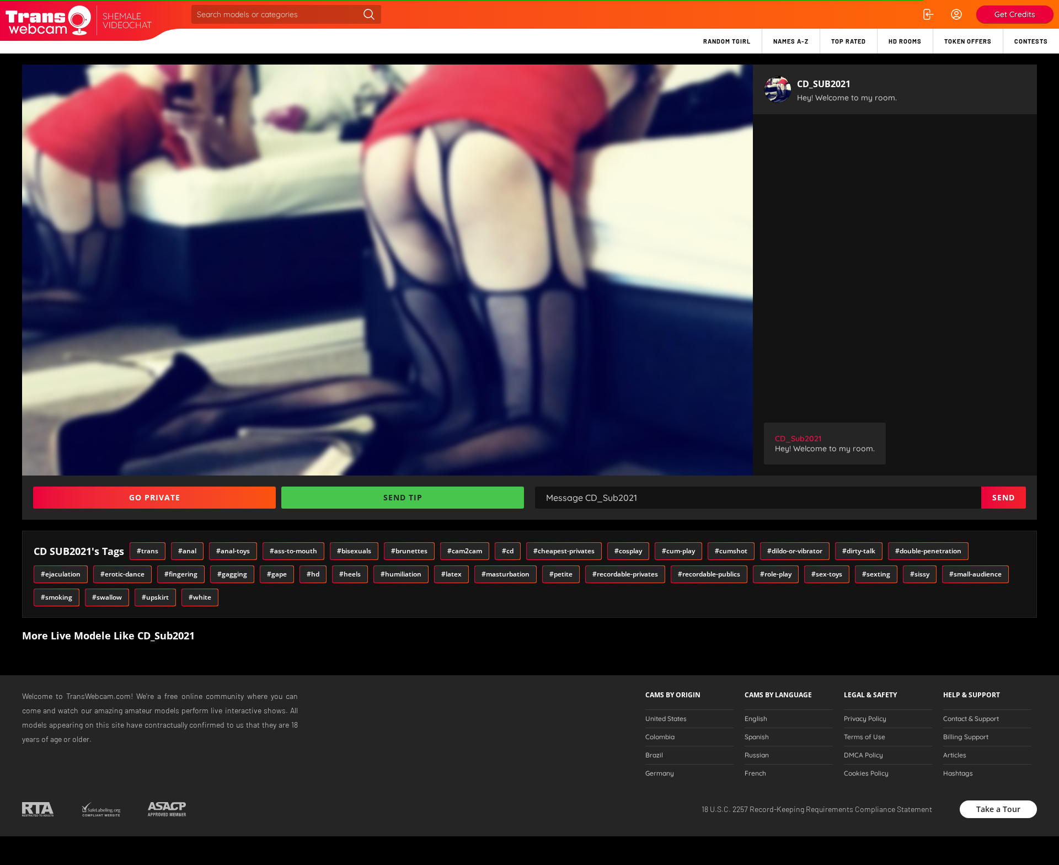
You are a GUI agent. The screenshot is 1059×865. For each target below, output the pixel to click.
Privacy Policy (865, 719)
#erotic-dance (122, 574)
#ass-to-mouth (293, 551)
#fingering (180, 574)
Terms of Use (864, 737)
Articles (954, 755)
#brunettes (409, 551)
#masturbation (506, 574)
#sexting (876, 574)
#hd (313, 574)
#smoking (56, 597)
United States (666, 719)
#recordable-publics (709, 574)
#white (200, 597)
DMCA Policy (863, 755)
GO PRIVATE (154, 497)
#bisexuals (354, 551)
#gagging (232, 574)
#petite (561, 574)
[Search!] (369, 14)
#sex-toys (826, 574)
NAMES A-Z (791, 41)
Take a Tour (998, 809)
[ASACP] (167, 809)
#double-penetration (928, 551)
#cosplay (628, 551)
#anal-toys (233, 551)
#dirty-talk (858, 551)
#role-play (775, 574)
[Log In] (927, 14)
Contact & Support (971, 719)
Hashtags (958, 773)
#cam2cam (464, 551)
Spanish (757, 737)
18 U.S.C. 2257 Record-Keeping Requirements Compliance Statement (817, 809)
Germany (659, 773)
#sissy (919, 574)
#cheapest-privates (564, 551)
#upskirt (155, 597)
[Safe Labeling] (100, 809)
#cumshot (731, 551)
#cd (508, 551)
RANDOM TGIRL (727, 41)
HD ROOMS (905, 41)
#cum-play (678, 551)
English (756, 719)
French (755, 773)
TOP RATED (848, 41)
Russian (757, 755)
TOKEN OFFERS (968, 41)
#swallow (107, 597)
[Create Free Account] (956, 14)
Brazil (654, 755)
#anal (187, 551)
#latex (451, 574)
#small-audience (975, 574)
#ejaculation (61, 574)
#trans (147, 551)
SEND (1003, 497)
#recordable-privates (625, 574)
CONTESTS (1031, 41)
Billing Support (965, 737)
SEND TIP (402, 497)
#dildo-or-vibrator (794, 551)
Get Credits (1014, 14)
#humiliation (401, 574)
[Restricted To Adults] (38, 809)
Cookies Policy (866, 773)
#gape (277, 574)
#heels (350, 574)
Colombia (660, 737)
